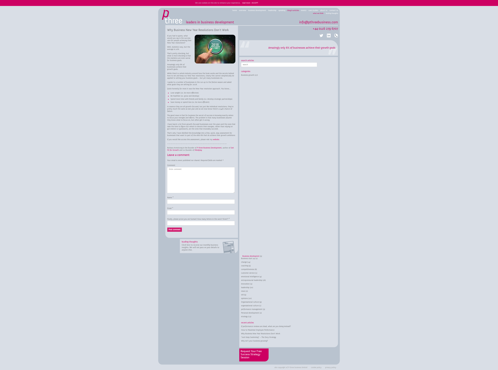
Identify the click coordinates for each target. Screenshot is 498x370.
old (242, 295)
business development (257, 10)
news (243, 291)
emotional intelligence (250, 277)
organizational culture (250, 306)
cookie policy (316, 367)
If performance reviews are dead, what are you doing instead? (266, 326)
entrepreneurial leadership (251, 280)
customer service (248, 273)
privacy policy (330, 367)
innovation (245, 284)
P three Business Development (209, 148)
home (234, 10)
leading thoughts (332, 13)
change (244, 262)
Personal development (250, 313)
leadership (272, 10)
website (216, 139)
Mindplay (198, 150)
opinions (244, 298)
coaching (244, 266)
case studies (313, 10)
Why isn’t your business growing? (254, 341)
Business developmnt (251, 256)
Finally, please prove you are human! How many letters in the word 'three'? (197, 219)
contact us (333, 10)
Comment (171, 165)
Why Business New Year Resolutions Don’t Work (260, 334)
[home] (172, 17)
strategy (244, 317)
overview (242, 10)
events (303, 10)
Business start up (248, 258)
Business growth (247, 75)
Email (169, 208)
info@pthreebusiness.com (318, 22)
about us (323, 10)
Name (169, 198)
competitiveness (247, 269)
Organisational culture (250, 302)
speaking (281, 10)
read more (246, 3)
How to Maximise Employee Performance (257, 330)
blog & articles (293, 10)
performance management (251, 309)
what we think (318, 13)
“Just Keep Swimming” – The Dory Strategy (258, 337)
